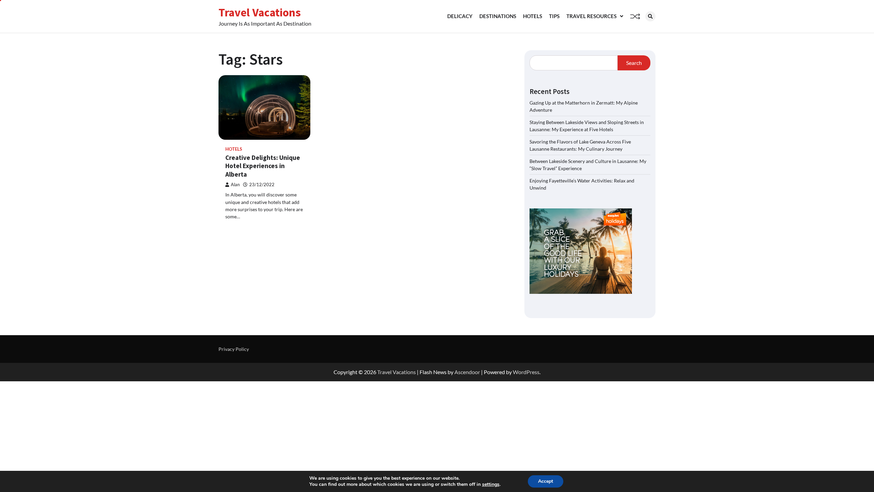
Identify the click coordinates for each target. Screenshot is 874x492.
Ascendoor (467, 372)
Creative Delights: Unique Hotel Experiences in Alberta (262, 166)
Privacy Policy (233, 349)
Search (634, 62)
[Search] (650, 16)
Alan (235, 184)
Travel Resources (591, 16)
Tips (554, 16)
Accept (545, 481)
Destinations (497, 16)
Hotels (532, 16)
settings (490, 484)
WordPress (526, 372)
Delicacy (460, 16)
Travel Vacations (259, 12)
